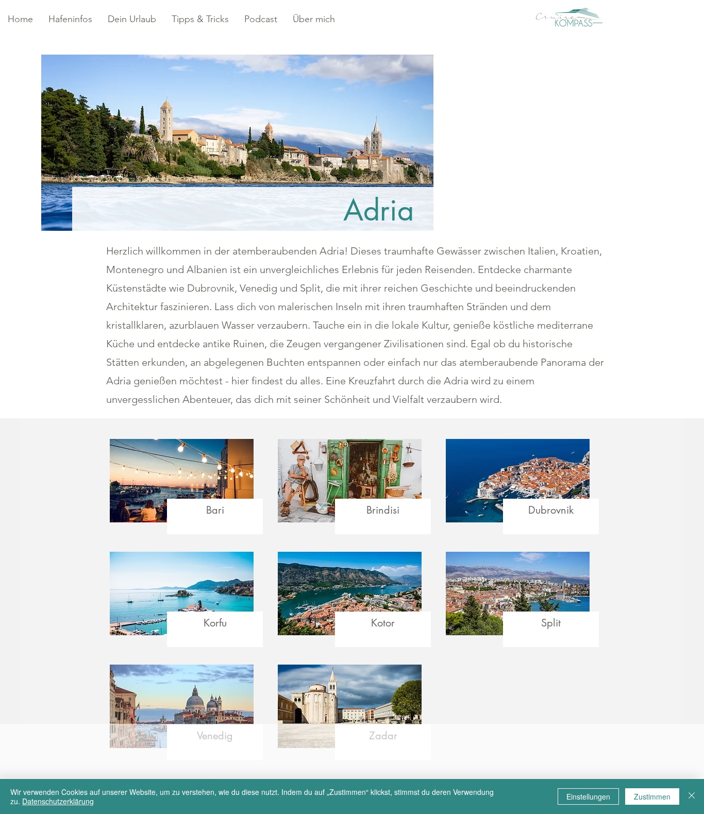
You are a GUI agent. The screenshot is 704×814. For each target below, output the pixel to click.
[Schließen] (691, 796)
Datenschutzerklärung (58, 801)
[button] (70, 19)
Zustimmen (652, 796)
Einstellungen (588, 796)
